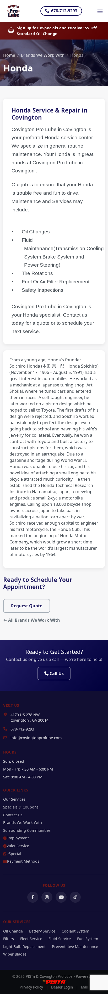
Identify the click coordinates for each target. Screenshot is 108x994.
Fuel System (87, 938)
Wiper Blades (14, 954)
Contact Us (13, 814)
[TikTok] (75, 897)
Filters (8, 938)
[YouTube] (61, 897)
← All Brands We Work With (31, 620)
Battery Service (42, 931)
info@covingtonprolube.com (36, 737)
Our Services (14, 799)
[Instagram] (46, 897)
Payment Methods (23, 861)
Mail (84, 987)
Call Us (57, 673)
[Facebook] (32, 897)
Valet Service (18, 845)
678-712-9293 (64, 10)
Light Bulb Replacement (24, 946)
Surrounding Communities (27, 830)
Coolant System (75, 931)
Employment (18, 837)
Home (9, 55)
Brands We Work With (42, 55)
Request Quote (26, 606)
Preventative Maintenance (75, 946)
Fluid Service (59, 938)
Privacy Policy (31, 987)
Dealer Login (62, 987)
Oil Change (13, 931)
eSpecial (14, 853)
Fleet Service (31, 938)
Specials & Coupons (21, 807)
